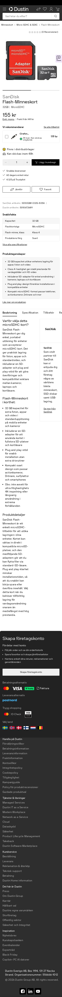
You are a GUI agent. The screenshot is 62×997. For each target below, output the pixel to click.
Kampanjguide (11, 782)
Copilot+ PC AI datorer (16, 959)
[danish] (19, 728)
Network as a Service (15, 817)
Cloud (6, 821)
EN (9, 880)
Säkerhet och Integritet (16, 925)
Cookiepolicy (10, 772)
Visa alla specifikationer (15, 244)
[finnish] (26, 728)
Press (6, 891)
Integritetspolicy (12, 767)
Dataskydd (9, 826)
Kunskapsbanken (13, 940)
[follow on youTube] (38, 991)
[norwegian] (12, 728)
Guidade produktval (14, 791)
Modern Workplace (14, 812)
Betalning (8, 875)
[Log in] (51, 9)
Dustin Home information (17, 880)
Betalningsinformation (16, 748)
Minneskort (7, 24)
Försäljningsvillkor (13, 743)
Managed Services (14, 802)
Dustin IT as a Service (15, 807)
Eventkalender (11, 945)
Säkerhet (8, 831)
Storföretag (9, 915)
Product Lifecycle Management (21, 836)
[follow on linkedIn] (30, 991)
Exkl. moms (8, 119)
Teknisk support (12, 871)
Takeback (8, 841)
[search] (55, 16)
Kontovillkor (9, 763)
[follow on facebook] (23, 991)
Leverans (8, 861)
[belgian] (40, 728)
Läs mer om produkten (14, 302)
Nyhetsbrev (9, 935)
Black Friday (10, 954)
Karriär (7, 900)
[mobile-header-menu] (4, 9)
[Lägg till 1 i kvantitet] (27, 162)
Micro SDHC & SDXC (27, 24)
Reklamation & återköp (16, 866)
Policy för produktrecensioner (20, 787)
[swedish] (5, 728)
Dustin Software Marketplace (20, 845)
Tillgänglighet (11, 777)
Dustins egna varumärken (18, 910)
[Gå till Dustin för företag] (19, 9)
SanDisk (11, 96)
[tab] (11, 312)
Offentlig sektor (12, 920)
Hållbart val (9, 905)
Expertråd (9, 949)
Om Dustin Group (13, 895)
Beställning (9, 856)
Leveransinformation (15, 753)
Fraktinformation (13, 758)
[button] (38, 9)
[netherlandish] (33, 728)
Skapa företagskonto (31, 672)
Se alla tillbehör (51, 127)
